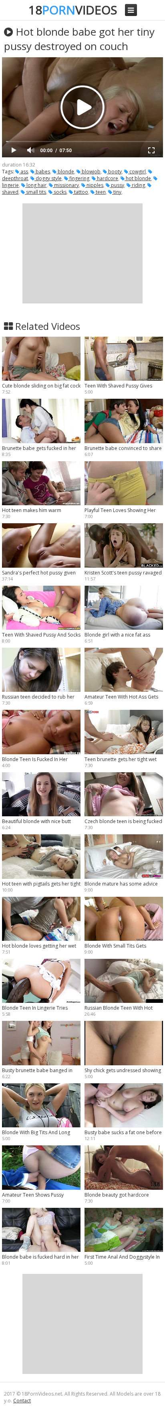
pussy (117, 185)
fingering (78, 178)
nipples (94, 185)
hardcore (107, 178)
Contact (22, 1400)
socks (59, 192)
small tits (35, 192)
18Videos (72, 10)
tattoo (80, 192)
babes (42, 171)
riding (138, 185)
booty (114, 171)
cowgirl (137, 171)
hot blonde (138, 178)
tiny (116, 192)
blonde (65, 171)
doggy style (48, 178)
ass (23, 171)
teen (100, 192)
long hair (35, 185)
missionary (66, 185)
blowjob (90, 171)
